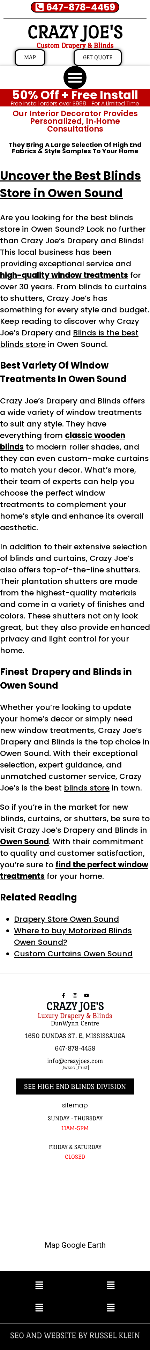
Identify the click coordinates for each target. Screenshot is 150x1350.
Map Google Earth (75, 1245)
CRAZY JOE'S (75, 32)
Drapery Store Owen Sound (66, 919)
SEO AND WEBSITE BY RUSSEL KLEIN (75, 1335)
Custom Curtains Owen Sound (73, 953)
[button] (75, 77)
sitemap (75, 1105)
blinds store (87, 787)
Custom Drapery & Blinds (75, 45)
